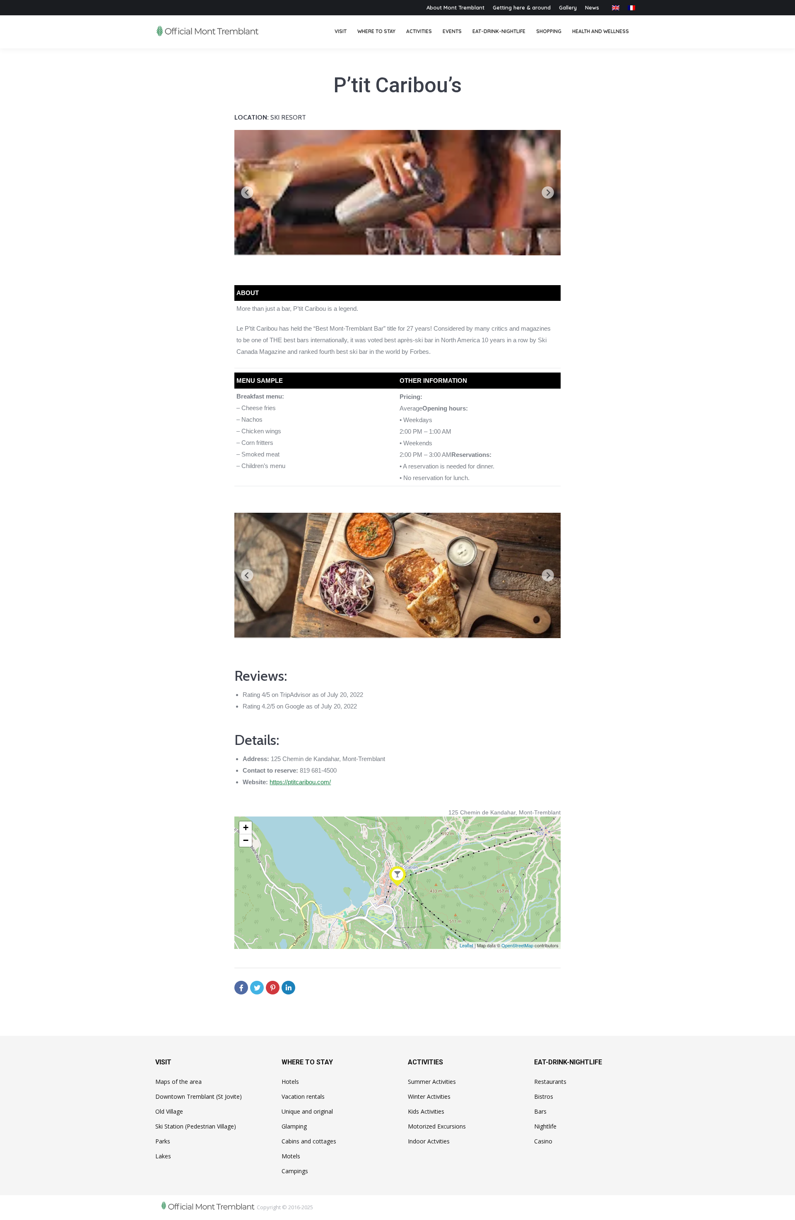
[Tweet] (257, 987)
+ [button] (245, 827)
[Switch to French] (631, 7)
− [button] (245, 840)
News (592, 7)
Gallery (568, 7)
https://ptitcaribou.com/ (300, 781)
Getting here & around (522, 7)
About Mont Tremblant (455, 7)
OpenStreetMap (517, 945)
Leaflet (466, 945)
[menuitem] (341, 31)
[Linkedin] (288, 987)
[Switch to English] (616, 7)
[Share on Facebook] (241, 987)
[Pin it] (272, 987)
